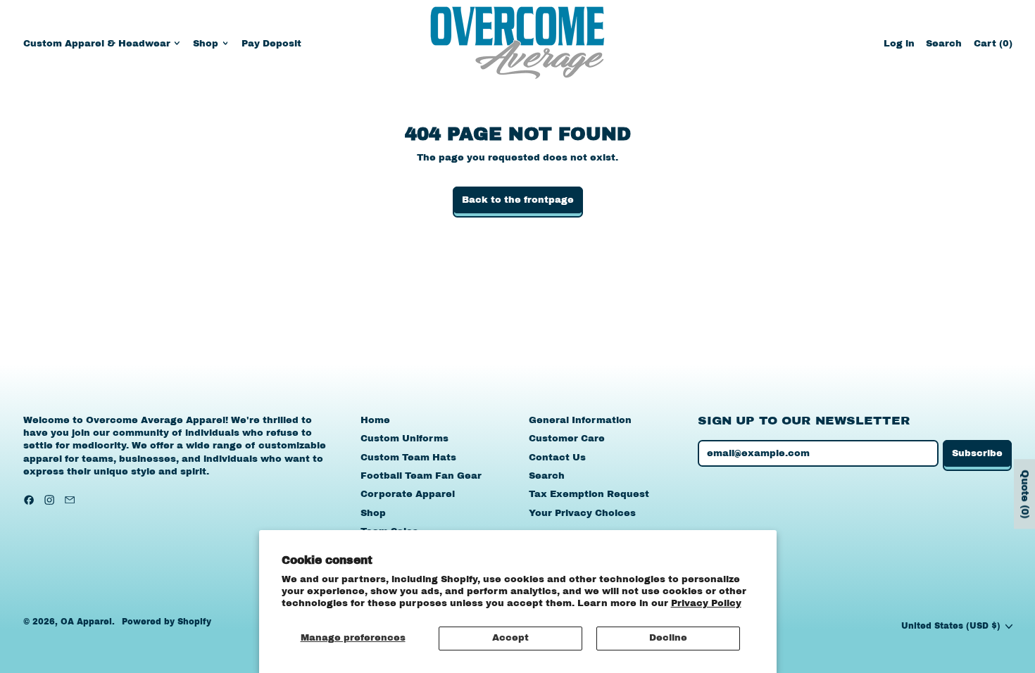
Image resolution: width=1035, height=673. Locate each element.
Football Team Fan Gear (421, 476)
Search (547, 476)
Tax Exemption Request (589, 494)
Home (375, 420)
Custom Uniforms (404, 439)
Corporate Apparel (407, 494)
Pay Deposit (271, 44)
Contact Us (557, 458)
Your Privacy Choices (582, 513)
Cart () (992, 47)
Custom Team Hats (408, 458)
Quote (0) (1025, 494)
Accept (510, 638)
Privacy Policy (706, 603)
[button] (943, 43)
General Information (580, 420)
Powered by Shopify (166, 621)
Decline (668, 638)
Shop (373, 513)
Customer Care (567, 439)
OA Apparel (86, 621)
